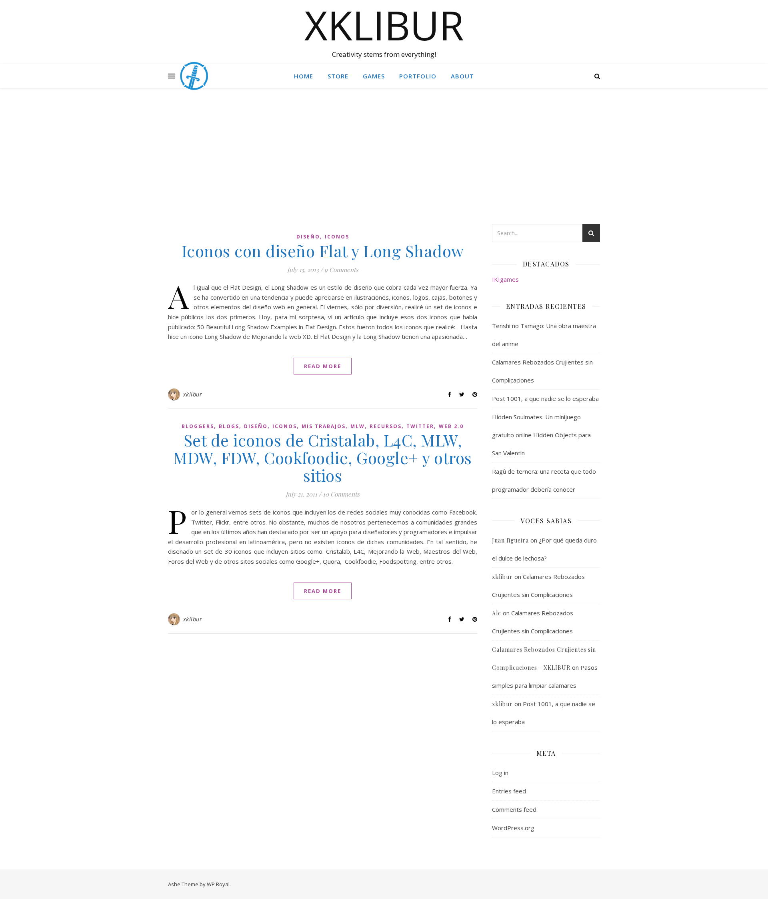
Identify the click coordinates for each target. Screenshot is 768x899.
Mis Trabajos (324, 426)
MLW (357, 426)
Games (374, 76)
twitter (420, 426)
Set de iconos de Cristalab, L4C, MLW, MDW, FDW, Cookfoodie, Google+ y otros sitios (322, 457)
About (462, 76)
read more (322, 366)
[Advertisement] (384, 164)
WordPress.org (513, 828)
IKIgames (505, 279)
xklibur (192, 394)
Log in (500, 773)
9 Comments (341, 270)
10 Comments (341, 494)
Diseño (308, 236)
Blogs (229, 426)
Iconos (337, 236)
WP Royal (218, 884)
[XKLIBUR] (194, 76)
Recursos (386, 426)
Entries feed (509, 791)
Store (338, 76)
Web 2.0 (451, 426)
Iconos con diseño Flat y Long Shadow (323, 250)
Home (303, 76)
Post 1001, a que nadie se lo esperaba (545, 398)
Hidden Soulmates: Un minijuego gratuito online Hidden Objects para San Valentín (541, 435)
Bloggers (198, 426)
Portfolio (417, 76)
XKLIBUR (384, 25)
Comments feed (514, 809)
